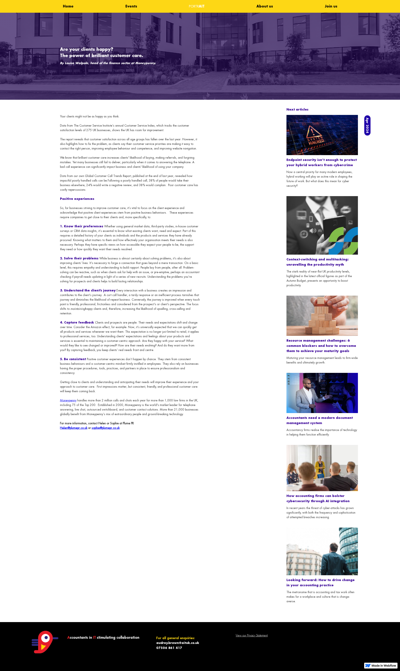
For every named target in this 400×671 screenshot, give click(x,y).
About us (264, 6)
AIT (197, 6)
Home (68, 6)
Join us (331, 6)
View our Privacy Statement (252, 635)
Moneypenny (68, 400)
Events (131, 6)
